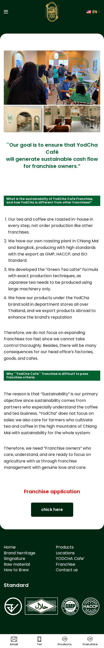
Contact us (67, 570)
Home (10, 547)
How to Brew (16, 570)
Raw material (17, 564)
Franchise (65, 564)
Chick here (52, 509)
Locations (65, 553)
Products (65, 547)
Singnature (14, 558)
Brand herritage (19, 553)
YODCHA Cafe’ (70, 558)
